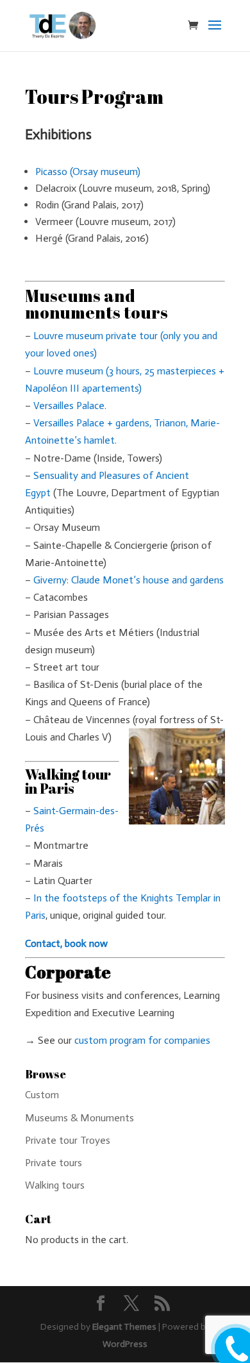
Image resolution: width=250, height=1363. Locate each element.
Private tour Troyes (67, 1140)
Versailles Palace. (69, 405)
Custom (42, 1095)
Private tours (53, 1163)
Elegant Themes (124, 1326)
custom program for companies (141, 1040)
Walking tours (55, 1185)
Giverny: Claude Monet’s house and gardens (128, 580)
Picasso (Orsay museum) (87, 171)
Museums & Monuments (79, 1118)
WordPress (125, 1344)
